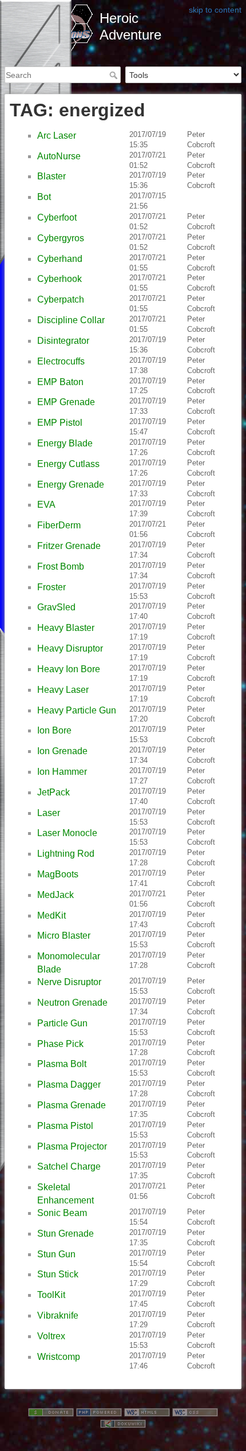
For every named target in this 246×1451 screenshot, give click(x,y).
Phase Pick (60, 1044)
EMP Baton (60, 382)
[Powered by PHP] (99, 1411)
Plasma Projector (72, 1146)
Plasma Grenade (71, 1105)
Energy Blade (65, 443)
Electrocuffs (61, 361)
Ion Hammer (62, 772)
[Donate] (51, 1411)
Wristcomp (58, 1357)
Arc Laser (56, 135)
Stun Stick (57, 1274)
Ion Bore (54, 730)
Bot (44, 197)
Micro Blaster (63, 935)
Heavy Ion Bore (68, 669)
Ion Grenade (62, 751)
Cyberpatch (60, 299)
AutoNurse (59, 156)
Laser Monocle (67, 833)
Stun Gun (56, 1254)
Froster (51, 587)
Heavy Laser (63, 690)
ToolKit (51, 1295)
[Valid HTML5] (147, 1411)
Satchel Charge (69, 1166)
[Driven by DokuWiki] (123, 1423)
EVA (46, 504)
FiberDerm (59, 525)
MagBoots (57, 874)
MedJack (55, 895)
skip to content (215, 9)
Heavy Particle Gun (76, 710)
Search (114, 75)
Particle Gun (62, 1023)
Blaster (51, 176)
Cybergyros (60, 238)
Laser (48, 813)
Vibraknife (57, 1315)
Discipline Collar (71, 320)
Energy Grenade (70, 484)
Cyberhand (59, 259)
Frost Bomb (60, 566)
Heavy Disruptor (70, 648)
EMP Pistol (59, 423)
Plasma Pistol (65, 1126)
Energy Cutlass (68, 464)
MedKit (51, 915)
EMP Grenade (66, 402)
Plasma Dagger (69, 1084)
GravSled (56, 607)
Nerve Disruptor (69, 982)
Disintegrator (63, 341)
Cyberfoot (57, 217)
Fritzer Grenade (69, 546)
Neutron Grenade (72, 1002)
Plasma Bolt (61, 1064)
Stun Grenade (65, 1233)
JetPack (53, 792)
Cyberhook (59, 279)
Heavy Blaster (65, 628)
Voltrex (51, 1336)
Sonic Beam (62, 1213)
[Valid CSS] (195, 1411)
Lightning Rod (65, 853)
